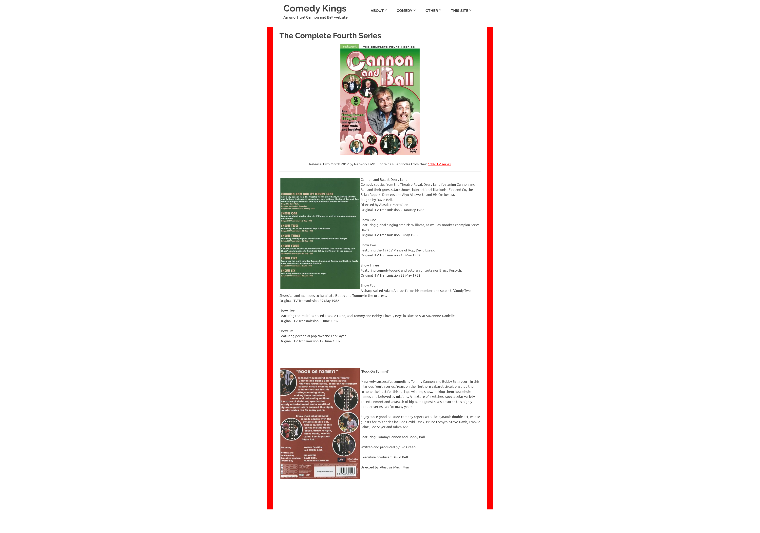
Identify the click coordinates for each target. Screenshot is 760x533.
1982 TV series (439, 164)
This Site (459, 10)
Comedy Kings (315, 8)
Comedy (404, 10)
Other (432, 10)
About (377, 10)
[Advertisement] (703, 51)
